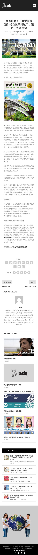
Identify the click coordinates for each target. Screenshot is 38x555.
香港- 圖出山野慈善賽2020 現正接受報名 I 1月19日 (21, 496)
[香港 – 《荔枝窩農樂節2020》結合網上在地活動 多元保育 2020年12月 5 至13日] (6, 457)
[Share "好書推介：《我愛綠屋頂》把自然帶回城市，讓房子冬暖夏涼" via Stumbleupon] (15, 267)
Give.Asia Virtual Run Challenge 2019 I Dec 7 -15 (21, 487)
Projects (27, 481)
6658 (20, 461)
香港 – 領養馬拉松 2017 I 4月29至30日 (17, 437)
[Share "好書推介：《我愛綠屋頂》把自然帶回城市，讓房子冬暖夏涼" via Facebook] (7, 263)
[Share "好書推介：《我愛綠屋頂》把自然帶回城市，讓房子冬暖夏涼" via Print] (23, 267)
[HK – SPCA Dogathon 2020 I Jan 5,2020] (6, 478)
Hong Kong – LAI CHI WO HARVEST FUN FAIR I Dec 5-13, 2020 (22, 469)
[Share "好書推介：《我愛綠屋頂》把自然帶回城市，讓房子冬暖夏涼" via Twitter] (11, 263)
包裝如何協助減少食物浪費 (13, 411)
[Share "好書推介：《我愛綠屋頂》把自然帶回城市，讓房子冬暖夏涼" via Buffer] (31, 263)
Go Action (22, 481)
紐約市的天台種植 (10, 359)
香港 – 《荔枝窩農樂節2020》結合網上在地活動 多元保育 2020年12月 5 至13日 (21, 457)
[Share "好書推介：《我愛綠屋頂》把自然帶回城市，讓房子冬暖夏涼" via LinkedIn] (27, 263)
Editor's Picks (22, 472)
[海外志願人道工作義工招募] (19, 373)
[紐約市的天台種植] (19, 347)
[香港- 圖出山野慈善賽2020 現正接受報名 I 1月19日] (6, 496)
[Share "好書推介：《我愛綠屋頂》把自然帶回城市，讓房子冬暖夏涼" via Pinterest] (23, 263)
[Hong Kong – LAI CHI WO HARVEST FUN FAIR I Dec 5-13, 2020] (6, 469)
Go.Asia (14, 32)
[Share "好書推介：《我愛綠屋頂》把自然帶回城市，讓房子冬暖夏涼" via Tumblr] (19, 263)
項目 (25, 499)
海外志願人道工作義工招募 (13, 385)
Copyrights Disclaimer (19, 550)
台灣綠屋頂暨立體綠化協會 (18, 247)
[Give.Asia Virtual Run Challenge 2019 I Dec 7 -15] (6, 487)
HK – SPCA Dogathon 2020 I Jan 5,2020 (21, 478)
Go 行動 (30, 32)
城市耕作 (14, 34)
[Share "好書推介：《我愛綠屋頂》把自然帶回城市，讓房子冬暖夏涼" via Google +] (15, 263)
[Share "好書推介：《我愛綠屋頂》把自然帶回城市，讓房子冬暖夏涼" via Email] (19, 267)
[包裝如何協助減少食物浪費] (19, 399)
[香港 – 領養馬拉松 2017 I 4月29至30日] (19, 425)
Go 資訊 (29, 461)
